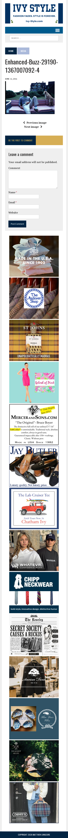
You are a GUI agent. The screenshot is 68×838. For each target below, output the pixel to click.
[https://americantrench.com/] (34, 695)
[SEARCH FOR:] (33, 38)
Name (12, 192)
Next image (31, 127)
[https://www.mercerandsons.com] (34, 443)
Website (13, 212)
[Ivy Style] (34, 13)
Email (12, 202)
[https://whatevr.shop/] (34, 569)
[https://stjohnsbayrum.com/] (34, 359)
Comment (14, 168)
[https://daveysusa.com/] (34, 821)
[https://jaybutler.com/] (34, 484)
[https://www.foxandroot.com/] (34, 779)
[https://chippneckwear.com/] (34, 611)
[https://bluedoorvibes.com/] (34, 737)
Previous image (37, 122)
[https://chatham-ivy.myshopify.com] (34, 527)
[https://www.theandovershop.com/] (34, 317)
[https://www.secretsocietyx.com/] (34, 653)
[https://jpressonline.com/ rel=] (34, 274)
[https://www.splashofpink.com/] (34, 401)
